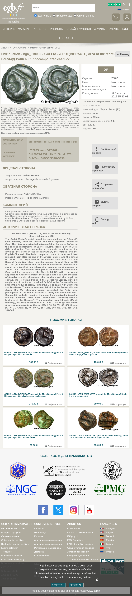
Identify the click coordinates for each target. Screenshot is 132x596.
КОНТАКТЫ (66, 38)
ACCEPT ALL (58, 585)
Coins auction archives (12, 540)
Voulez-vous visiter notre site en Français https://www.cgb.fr (66, 590)
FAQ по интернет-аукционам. (44, 129)
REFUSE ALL (76, 585)
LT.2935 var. (36, 150)
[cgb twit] (123, 5)
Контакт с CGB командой (80, 532)
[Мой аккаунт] (127, 20)
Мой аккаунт (40, 532)
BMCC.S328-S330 (53, 158)
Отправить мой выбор (102, 186)
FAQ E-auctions (75, 540)
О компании (73, 528)
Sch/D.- (33, 158)
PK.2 (52, 154)
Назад (124, 54)
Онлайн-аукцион (78, 29)
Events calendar (9, 548)
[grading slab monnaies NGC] (22, 490)
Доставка (39, 551)
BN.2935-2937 (37, 154)
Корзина (38, 536)
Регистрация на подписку (47, 548)
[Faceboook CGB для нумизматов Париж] (43, 510)
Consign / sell (101, 221)
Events (113, 29)
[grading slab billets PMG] (110, 490)
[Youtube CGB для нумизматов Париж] (89, 510)
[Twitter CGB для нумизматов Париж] (58, 510)
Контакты (39, 528)
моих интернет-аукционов (48, 540)
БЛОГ (125, 29)
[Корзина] (116, 20)
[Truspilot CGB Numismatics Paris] (114, 5)
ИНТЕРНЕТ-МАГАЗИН (16, 29)
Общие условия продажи (80, 548)
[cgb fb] (129, 5)
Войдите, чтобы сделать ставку (56, 110)
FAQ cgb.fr (72, 536)
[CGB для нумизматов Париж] (13, 23)
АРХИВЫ (99, 29)
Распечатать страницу (103, 168)
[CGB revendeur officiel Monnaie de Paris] (66, 490)
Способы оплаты (43, 555)
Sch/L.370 (64, 154)
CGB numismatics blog (12, 559)
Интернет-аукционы (48, 29)
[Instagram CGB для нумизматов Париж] (74, 510)
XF (106, 69)
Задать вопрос (100, 203)
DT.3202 (52, 150)
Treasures (6, 551)
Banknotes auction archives (15, 544)
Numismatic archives (11, 555)
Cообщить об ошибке (104, 151)
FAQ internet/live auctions (80, 544)
